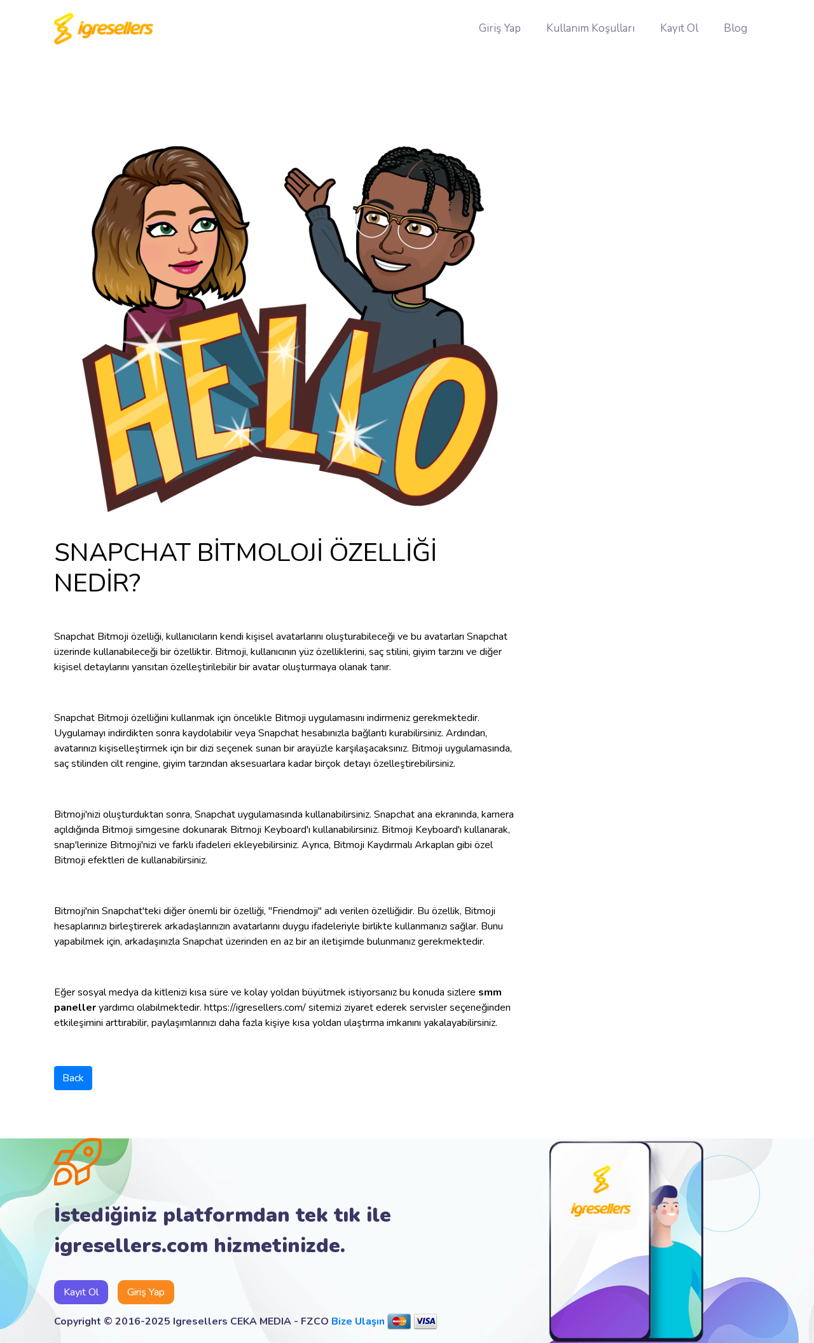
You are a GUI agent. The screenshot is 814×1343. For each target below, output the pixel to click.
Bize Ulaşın (358, 1321)
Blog (735, 28)
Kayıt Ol (679, 28)
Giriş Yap (500, 28)
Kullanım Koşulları (590, 28)
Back (73, 1078)
